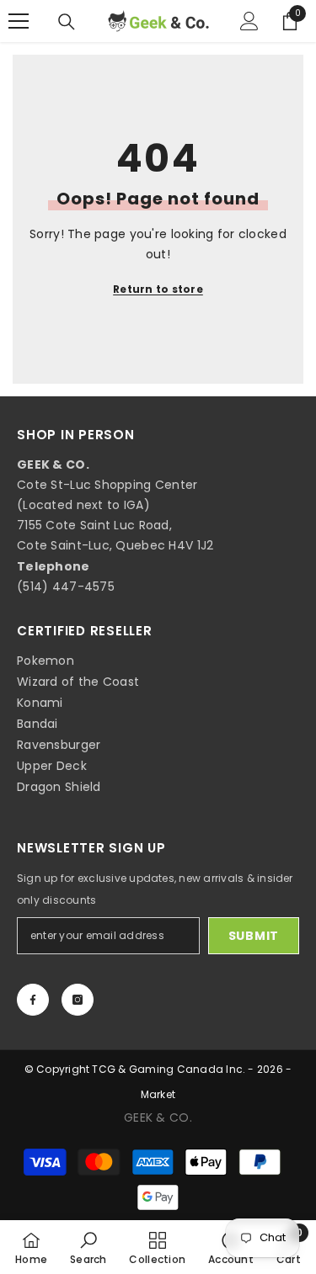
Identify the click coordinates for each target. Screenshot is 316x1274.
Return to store (158, 289)
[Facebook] (33, 1000)
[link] (88, 1247)
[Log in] (249, 21)
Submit (253, 935)
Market (158, 1094)
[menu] (18, 21)
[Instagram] (78, 1000)
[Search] (66, 22)
